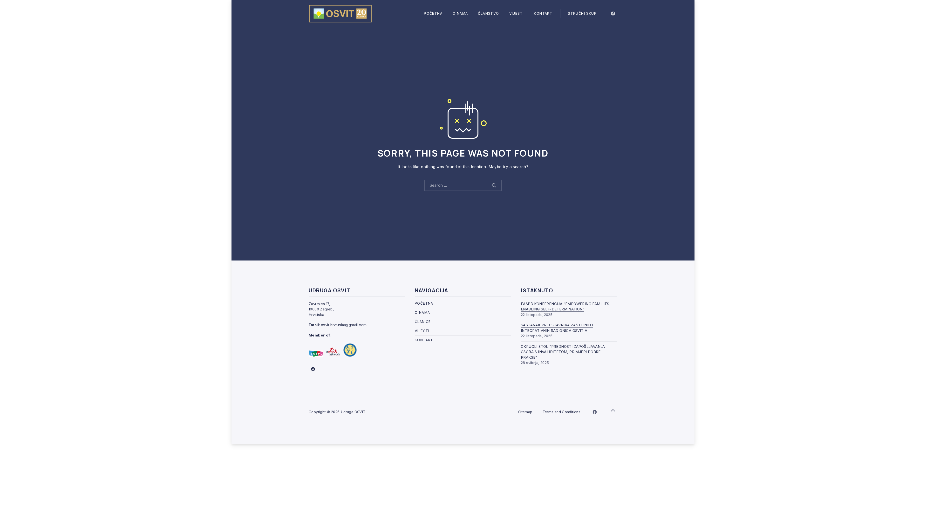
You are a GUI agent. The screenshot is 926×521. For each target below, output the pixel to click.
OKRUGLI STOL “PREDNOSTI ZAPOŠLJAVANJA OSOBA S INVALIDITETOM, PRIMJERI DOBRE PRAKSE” (563, 352)
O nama (460, 13)
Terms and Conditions (562, 412)
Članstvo (488, 13)
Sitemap (525, 412)
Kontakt (543, 13)
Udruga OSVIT (353, 412)
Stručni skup (582, 13)
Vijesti (516, 13)
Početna (433, 13)
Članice (423, 322)
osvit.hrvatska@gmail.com (344, 324)
